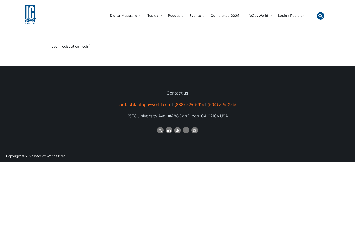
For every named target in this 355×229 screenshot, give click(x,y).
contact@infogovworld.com (144, 104)
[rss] (177, 130)
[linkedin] (169, 130)
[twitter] (160, 130)
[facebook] (186, 130)
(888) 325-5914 (189, 104)
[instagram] (194, 130)
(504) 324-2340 (222, 104)
